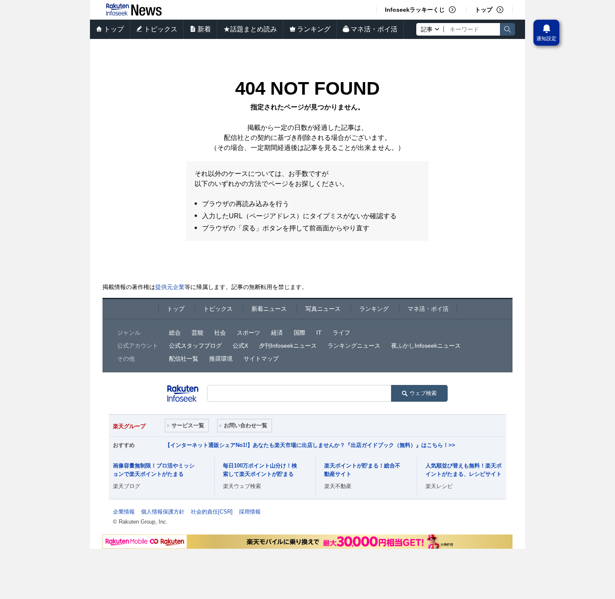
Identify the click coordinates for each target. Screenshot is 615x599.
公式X (240, 345)
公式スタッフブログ (195, 345)
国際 (299, 332)
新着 (204, 29)
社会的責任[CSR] (212, 512)
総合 (175, 332)
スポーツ (248, 332)
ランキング (314, 29)
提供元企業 (169, 287)
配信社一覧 (183, 358)
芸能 (197, 332)
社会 (220, 332)
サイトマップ (261, 358)
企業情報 (124, 512)
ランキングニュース (354, 345)
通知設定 (546, 38)
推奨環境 (221, 358)
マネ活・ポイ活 (374, 29)
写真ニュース (323, 308)
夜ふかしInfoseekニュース (426, 345)
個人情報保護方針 (162, 512)
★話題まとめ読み (250, 29)
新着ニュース (269, 308)
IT (319, 332)
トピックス (160, 29)
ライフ (341, 332)
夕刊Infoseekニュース (288, 345)
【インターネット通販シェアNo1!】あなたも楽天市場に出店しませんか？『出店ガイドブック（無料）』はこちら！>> (310, 445)
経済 (277, 332)
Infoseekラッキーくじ (415, 9)
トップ (483, 9)
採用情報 (250, 512)
